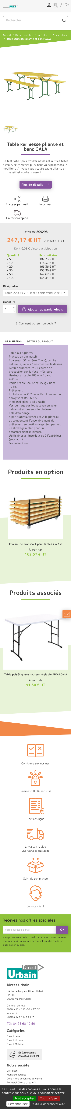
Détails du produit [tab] (40, 341)
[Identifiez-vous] (49, 4)
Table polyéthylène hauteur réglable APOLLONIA (35, 674)
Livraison (12, 1070)
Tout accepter (24, 1098)
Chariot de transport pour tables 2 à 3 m (35, 544)
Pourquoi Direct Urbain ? (21, 1082)
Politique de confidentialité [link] (48, 1104)
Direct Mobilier (16, 1044)
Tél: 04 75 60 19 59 (21, 1023)
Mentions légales (16, 1074)
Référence (29, 232)
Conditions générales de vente (24, 1078)
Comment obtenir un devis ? (37, 323)
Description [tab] (13, 341)
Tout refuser (49, 1098)
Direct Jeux (13, 1036)
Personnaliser (18, 1104)
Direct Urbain (15, 1040)
